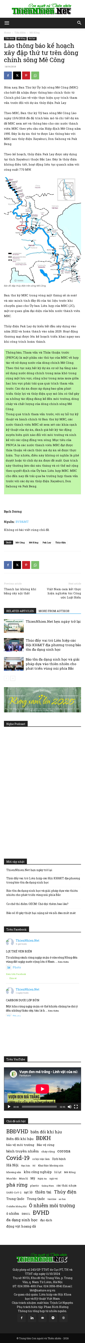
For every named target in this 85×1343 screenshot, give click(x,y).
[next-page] (12, 678)
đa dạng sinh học (22, 1220)
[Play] (9, 1107)
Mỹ (32, 1178)
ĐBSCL (26, 1213)
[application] (42, 1088)
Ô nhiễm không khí (16, 1206)
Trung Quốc (36, 1199)
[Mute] (70, 1107)
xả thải (62, 1199)
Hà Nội (12, 1165)
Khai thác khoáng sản (50, 1165)
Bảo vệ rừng (45, 1145)
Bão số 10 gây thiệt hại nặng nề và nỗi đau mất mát (41, 913)
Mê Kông (34, 32)
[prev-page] (6, 678)
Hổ (34, 1165)
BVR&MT (22, 522)
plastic (34, 1185)
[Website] (63, 1318)
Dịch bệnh (59, 1159)
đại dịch (46, 1220)
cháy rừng (48, 1151)
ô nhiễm (12, 1213)
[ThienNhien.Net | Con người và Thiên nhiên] (42, 9)
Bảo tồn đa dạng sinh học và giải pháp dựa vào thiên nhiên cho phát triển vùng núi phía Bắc (52, 664)
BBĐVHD (17, 1131)
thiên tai (43, 1192)
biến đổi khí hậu (46, 1132)
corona (63, 1151)
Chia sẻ (13, 978)
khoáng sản (13, 1172)
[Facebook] (8, 75)
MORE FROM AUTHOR (54, 611)
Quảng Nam (48, 1185)
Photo (17, 967)
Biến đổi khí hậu (19, 1139)
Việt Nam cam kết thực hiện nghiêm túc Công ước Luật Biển (64, 593)
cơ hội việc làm (41, 1159)
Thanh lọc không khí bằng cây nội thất (20, 591)
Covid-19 (18, 1158)
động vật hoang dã (21, 1226)
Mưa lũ (23, 1178)
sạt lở (28, 1192)
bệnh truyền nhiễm (22, 1151)
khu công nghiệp (38, 1172)
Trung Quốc (15, 1199)
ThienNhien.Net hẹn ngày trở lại (53, 621)
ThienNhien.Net (27, 940)
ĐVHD (41, 1212)
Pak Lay (47, 542)
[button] (6, 23)
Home (7, 32)
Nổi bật (32, 38)
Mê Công (20, 542)
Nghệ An (42, 1178)
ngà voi (53, 1178)
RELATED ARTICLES (20, 611)
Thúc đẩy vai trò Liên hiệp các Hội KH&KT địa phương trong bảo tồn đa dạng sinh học (53, 645)
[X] (17, 75)
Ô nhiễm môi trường (52, 1205)
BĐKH (43, 1138)
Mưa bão (11, 1178)
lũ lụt (57, 1172)
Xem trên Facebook (16, 974)
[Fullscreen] (76, 1107)
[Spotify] (53, 1318)
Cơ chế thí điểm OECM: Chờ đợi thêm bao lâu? (37, 904)
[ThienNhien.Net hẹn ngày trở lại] (14, 626)
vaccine (51, 1199)
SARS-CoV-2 (13, 1192)
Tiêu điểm (20, 32)
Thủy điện (60, 542)
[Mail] (42, 1318)
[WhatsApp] (35, 75)
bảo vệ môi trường (20, 1145)
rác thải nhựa (66, 1185)
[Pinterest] (26, 75)
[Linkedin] (32, 1318)
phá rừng (16, 1185)
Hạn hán (25, 1165)
